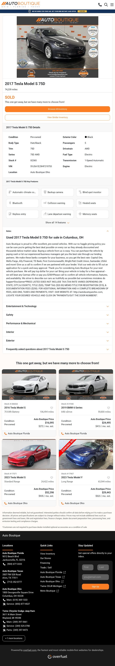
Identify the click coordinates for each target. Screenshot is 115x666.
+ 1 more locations (13, 638)
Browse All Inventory (57, 109)
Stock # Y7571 (10, 474)
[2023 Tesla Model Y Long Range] (86, 454)
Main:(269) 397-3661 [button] (17, 621)
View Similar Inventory (57, 117)
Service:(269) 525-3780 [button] (18, 626)
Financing (45, 563)
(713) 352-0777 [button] (14, 582)
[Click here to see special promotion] (57, 11)
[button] (100, 5)
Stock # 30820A (11, 404)
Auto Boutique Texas (50, 577)
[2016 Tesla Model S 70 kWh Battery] (29, 384)
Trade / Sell (46, 567)
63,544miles (104, 481)
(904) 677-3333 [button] (14, 564)
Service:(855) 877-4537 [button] (18, 604)
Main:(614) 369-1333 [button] (17, 599)
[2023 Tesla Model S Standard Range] (29, 454)
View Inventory (47, 553)
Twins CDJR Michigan (51, 586)
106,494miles (47, 411)
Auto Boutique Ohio (50, 581)
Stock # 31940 (67, 404)
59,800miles (104, 411)
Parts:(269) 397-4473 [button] (17, 630)
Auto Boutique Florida (51, 572)
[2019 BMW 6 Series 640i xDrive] (86, 384)
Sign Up (95, 586)
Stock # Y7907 (67, 474)
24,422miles (47, 481)
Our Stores (45, 558)
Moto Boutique (47, 590)
